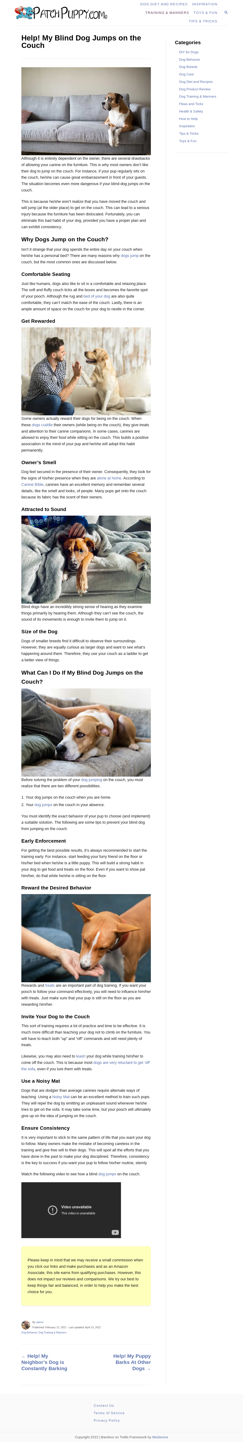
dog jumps (43, 805)
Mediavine (160, 1437)
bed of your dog (96, 296)
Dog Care (186, 74)
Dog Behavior (29, 1332)
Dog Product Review (195, 89)
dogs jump (130, 255)
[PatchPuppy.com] (63, 13)
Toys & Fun (188, 141)
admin (39, 1322)
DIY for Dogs (189, 52)
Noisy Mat (61, 1097)
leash (80, 1056)
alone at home (109, 478)
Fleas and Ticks (191, 104)
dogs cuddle (42, 425)
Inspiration (187, 126)
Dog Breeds (188, 67)
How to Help (188, 119)
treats (50, 985)
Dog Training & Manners (52, 1332)
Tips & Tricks (189, 133)
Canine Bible (32, 484)
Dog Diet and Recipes (196, 82)
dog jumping (91, 780)
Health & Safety (191, 111)
